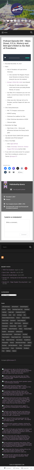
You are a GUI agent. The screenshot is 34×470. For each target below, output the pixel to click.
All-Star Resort (15, 306)
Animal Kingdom (24, 306)
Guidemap (4, 328)
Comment (23, 234)
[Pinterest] (22, 20)
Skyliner (29, 342)
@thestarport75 (11, 360)
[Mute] (23, 57)
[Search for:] (17, 247)
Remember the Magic (21, 342)
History (20, 328)
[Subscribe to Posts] (2, 258)
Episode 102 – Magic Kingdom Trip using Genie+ (15, 282)
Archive (4, 309)
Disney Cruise (5, 320)
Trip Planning (19, 348)
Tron (3, 351)
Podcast (8, 199)
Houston (4, 331)
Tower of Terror (5, 348)
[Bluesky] (8, 20)
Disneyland (12, 320)
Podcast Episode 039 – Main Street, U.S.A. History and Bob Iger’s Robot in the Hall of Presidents (17, 44)
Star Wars (4, 345)
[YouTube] (11, 20)
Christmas (4, 315)
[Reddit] (26, 20)
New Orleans (19, 339)
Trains (12, 348)
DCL (25, 315)
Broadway (27, 309)
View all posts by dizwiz (19, 189)
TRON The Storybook (8, 270)
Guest (25, 326)
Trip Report (26, 348)
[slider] (27, 57)
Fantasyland (5, 326)
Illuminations (11, 331)
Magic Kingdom (5, 337)
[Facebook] (15, 20)
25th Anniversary (6, 306)
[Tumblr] (17, 23)
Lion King (25, 334)
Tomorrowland (27, 345)
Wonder (14, 351)
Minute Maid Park (10, 339)
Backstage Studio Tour (17, 309)
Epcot (11, 323)
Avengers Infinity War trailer (14, 82)
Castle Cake (11, 312)
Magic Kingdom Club (16, 337)
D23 (14, 315)
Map (3, 339)
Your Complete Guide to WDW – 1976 (15, 204)
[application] (17, 57)
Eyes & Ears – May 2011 (9, 272)
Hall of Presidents (13, 328)
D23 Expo (19, 315)
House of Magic (27, 328)
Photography (5, 342)
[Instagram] (4, 20)
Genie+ (19, 326)
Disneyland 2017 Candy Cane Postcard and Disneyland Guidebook (17, 207)
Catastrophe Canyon (20, 312)
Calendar (4, 312)
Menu (5, 32)
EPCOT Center (18, 323)
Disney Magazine (21, 320)
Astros (9, 309)
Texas (20, 345)
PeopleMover (27, 339)
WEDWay (8, 351)
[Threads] (18, 20)
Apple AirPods (14, 143)
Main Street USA (26, 337)
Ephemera (25, 323)
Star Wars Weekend (13, 345)
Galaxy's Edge (13, 326)
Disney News (5, 323)
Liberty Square (17, 334)
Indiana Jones (19, 331)
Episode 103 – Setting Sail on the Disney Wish (14, 277)
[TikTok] (29, 20)
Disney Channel (25, 317)
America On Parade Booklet (9, 275)
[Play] (6, 57)
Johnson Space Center (7, 334)
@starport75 (13, 156)
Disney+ (18, 317)
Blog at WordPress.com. (17, 464)
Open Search (31, 32)
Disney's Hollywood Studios (8, 317)
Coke (10, 315)
